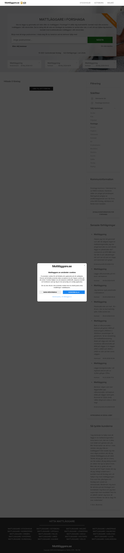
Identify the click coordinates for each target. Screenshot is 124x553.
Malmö (110, 3)
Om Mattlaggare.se (67, 296)
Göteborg (99, 3)
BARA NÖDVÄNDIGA (50, 292)
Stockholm (85, 3)
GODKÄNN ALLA (73, 292)
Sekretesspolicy (56, 296)
